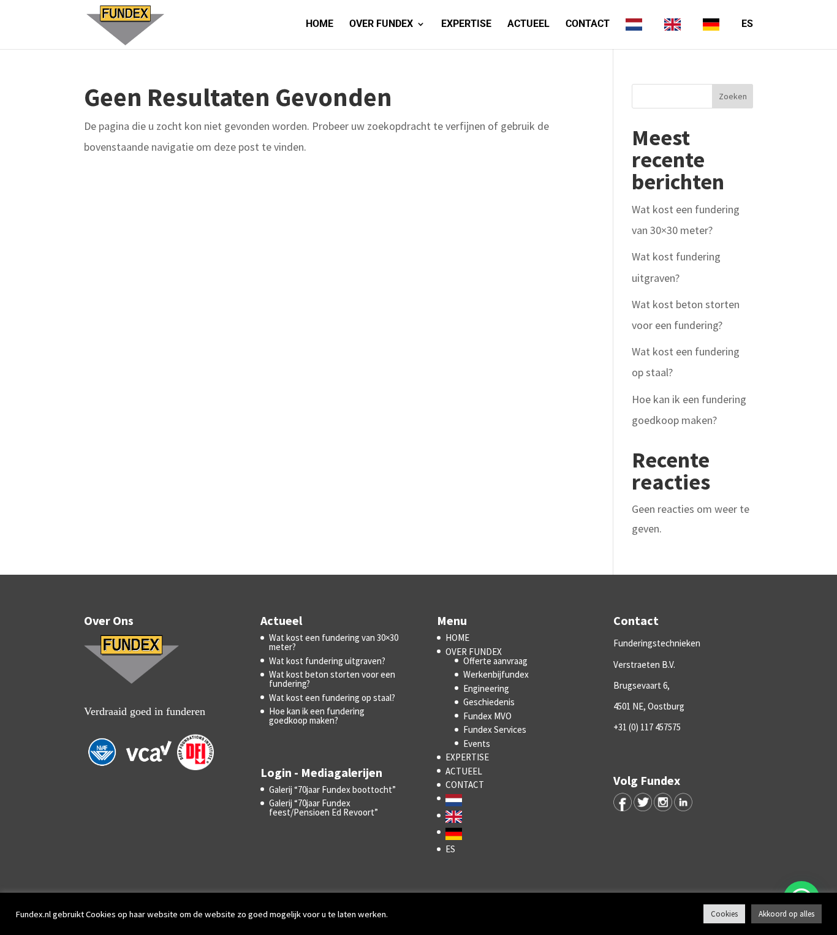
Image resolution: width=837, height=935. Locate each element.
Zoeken (733, 96)
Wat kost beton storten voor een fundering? (332, 678)
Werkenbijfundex (496, 674)
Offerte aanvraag (495, 661)
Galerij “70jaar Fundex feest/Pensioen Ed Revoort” (324, 807)
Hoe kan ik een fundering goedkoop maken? (317, 715)
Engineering (486, 688)
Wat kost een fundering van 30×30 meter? (333, 642)
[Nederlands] (637, 33)
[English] (675, 33)
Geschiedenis (489, 702)
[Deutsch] (714, 33)
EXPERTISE (466, 24)
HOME (319, 24)
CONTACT (588, 24)
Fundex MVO (487, 716)
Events (476, 743)
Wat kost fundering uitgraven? (327, 661)
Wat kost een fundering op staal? (332, 697)
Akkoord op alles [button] (786, 914)
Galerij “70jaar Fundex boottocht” (332, 789)
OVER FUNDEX (381, 24)
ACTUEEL (528, 24)
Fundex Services (494, 729)
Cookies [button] (724, 914)
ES (747, 24)
